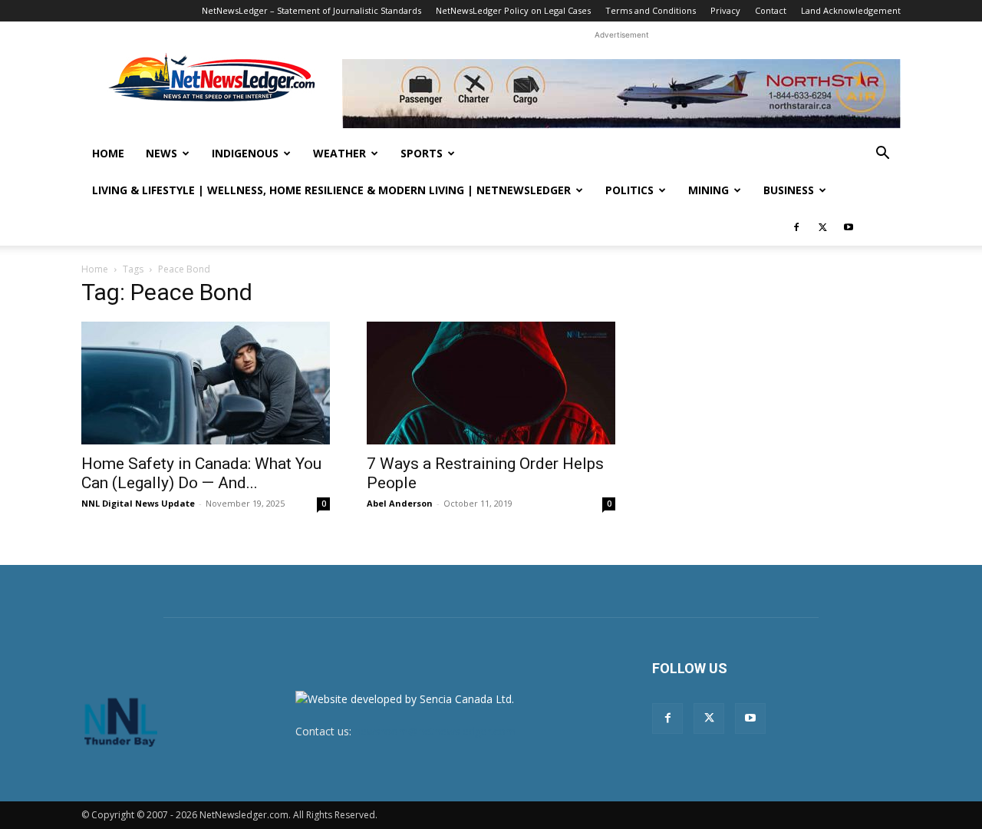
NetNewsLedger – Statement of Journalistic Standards (311, 10)
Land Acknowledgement (851, 10)
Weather (339, 153)
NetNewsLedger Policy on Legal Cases (513, 10)
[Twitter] (822, 227)
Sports (421, 153)
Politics (629, 190)
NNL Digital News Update (138, 503)
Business (788, 190)
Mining (708, 190)
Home (108, 153)
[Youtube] (848, 227)
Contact (770, 10)
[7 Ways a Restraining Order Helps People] (491, 383)
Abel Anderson (400, 503)
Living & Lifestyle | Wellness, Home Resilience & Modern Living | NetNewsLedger (331, 190)
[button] (882, 154)
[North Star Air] (621, 93)
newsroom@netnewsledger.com (435, 731)
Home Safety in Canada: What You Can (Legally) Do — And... (201, 473)
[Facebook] (796, 227)
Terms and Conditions (650, 10)
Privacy (725, 10)
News (161, 153)
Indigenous (245, 153)
